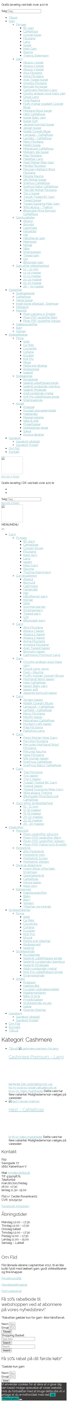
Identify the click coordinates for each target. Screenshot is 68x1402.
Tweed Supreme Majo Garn (41, 203)
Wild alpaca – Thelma (38, 207)
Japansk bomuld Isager (38, 124)
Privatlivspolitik (11, 1278)
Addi (26, 341)
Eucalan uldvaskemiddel (39, 410)
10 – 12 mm (30, 269)
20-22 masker (32, 279)
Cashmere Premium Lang (40, 90)
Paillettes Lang (33, 159)
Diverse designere (29, 865)
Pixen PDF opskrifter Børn (40, 317)
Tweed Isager (32, 200)
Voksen (21, 331)
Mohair (27, 245)
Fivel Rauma (31, 100)
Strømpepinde (32, 400)
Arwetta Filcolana (35, 83)
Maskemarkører (33, 417)
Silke (26, 248)
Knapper (29, 407)
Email (5, 1327)
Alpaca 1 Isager (33, 62)
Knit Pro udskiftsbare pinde (41, 396)
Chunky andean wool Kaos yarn (44, 93)
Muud (27, 362)
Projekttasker (32, 424)
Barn (19, 328)
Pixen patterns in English (39, 314)
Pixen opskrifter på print (40, 834)
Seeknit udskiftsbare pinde (40, 383)
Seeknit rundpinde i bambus (41, 386)
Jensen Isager (32, 128)
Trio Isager (30, 775)
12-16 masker (32, 272)
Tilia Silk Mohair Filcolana (40, 190)
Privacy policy (10, 1398)
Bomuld (28, 224)
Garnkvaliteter (25, 217)
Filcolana (29, 38)
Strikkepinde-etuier (35, 427)
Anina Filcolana (33, 76)
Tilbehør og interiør (37, 906)
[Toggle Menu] (2, 529)
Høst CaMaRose (34, 114)
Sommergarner (34, 607)
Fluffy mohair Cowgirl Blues (43, 675)
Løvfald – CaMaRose (37, 138)
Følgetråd (29, 231)
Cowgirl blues (32, 35)
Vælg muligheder (31, 1091)
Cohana (28, 352)
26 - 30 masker (33, 824)
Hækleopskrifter (26, 324)
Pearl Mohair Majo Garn (38, 162)
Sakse (27, 431)
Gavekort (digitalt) (28, 441)
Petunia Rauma (33, 176)
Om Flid (14, 448)
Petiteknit (22, 307)
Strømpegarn (32, 252)
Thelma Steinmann (36, 55)
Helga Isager (24, 300)
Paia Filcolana (32, 155)
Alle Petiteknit (33, 851)
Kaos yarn (30, 886)
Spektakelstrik (25, 293)
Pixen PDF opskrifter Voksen (42, 321)
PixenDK (22, 830)
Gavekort (15, 438)
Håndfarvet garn (34, 238)
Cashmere (30, 228)
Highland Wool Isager (37, 110)
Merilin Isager (32, 145)
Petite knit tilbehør (35, 365)
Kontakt (14, 452)
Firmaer (21, 24)
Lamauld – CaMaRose (38, 135)
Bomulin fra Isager (35, 86)
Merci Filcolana (33, 141)
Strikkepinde (24, 376)
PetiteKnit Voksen (36, 862)
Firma (20, 338)
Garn (12, 21)
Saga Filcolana (33, 755)
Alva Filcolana (32, 73)
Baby (27, 896)
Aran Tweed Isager (35, 79)
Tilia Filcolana (32, 772)
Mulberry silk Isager (36, 152)
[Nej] (20, 1399)
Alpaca (28, 221)
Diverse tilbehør (33, 434)
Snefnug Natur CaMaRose (40, 186)
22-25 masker (32, 283)
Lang (26, 42)
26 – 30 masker (33, 286)
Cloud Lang (31, 97)
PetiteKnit (23, 848)
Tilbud (13, 17)
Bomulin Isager (34, 651)
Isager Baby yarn (34, 117)
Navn (5, 1324)
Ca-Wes (28, 345)
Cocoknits (30, 348)
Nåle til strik (31, 421)
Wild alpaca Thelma (37, 793)
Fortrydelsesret (11, 1291)
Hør (25, 235)
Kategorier (23, 889)
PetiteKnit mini (34, 855)
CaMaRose (30, 31)
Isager (27, 45)
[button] (9, 524)
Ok (52, 1394)
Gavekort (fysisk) (27, 445)
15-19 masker (32, 276)
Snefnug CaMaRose (36, 183)
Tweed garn (31, 255)
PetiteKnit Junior (35, 858)
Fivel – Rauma (33, 672)
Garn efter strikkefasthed (32, 266)
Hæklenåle (30, 414)
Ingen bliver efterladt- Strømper (37, 303)
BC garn (28, 28)
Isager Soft (30, 121)
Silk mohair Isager (36, 758)
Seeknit (28, 372)
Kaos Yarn (30, 555)
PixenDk (21, 310)
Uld (25, 259)
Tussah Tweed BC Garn (39, 197)
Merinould (29, 241)
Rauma (28, 52)
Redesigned (31, 369)
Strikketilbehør (18, 334)
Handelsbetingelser (14, 1284)
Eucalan (28, 355)
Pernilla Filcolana (34, 166)
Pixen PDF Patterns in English (45, 844)
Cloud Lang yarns (36, 669)
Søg (4, 11)
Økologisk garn (33, 262)
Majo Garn (30, 48)
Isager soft (30, 689)
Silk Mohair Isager (34, 179)
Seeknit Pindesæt (34, 390)
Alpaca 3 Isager (33, 69)
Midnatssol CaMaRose (38, 148)
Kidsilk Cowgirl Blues (37, 131)
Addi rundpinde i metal (38, 393)
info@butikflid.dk (19, 1173)
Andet (20, 403)
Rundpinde (30, 379)
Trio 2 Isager (31, 193)
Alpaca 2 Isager (33, 66)
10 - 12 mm (30, 806)
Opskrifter (15, 290)
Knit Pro (28, 359)
